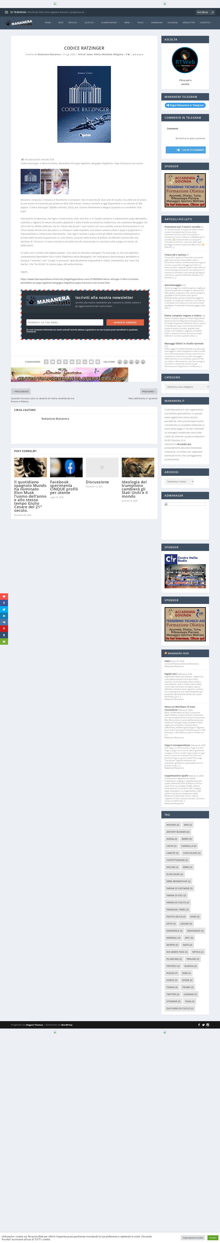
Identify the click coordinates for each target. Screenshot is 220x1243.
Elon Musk (175, 874)
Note (60, 22)
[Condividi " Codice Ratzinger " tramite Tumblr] (59, 362)
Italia (140, 22)
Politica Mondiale (103, 54)
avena (172, 838)
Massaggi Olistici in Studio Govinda (184, 343)
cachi (172, 845)
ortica (197, 951)
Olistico (89, 22)
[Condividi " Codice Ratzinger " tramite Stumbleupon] (85, 362)
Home (48, 22)
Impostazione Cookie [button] (193, 1237)
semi (186, 973)
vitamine (173, 1001)
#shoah (173, 824)
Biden (187, 838)
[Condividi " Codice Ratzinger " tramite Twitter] (52, 362)
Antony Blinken (178, 831)
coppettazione (177, 860)
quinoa (190, 966)
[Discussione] (102, 467)
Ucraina (190, 994)
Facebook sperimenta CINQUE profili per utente (64, 487)
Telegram (172, 22)
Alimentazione (109, 22)
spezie (187, 980)
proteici (173, 966)
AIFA (188, 824)
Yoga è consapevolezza (177, 745)
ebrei (187, 867)
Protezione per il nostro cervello (182, 226)
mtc (189, 937)
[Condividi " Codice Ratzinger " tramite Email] (91, 362)
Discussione (97, 481)
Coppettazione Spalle (176, 775)
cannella (188, 845)
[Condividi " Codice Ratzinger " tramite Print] (98, 362)
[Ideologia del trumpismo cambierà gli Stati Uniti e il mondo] (138, 467)
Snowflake (157, 22)
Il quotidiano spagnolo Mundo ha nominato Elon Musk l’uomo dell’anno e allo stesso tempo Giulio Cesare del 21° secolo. (30, 496)
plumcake (174, 958)
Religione (118, 54)
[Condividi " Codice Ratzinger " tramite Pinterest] (65, 362)
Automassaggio (173, 285)
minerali (173, 937)
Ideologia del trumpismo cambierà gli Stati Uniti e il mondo (135, 489)
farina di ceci (176, 895)
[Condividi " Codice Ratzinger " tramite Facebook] (46, 362)
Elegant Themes (34, 1024)
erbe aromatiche (179, 881)
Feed (167, 661)
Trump (187, 987)
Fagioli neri (171, 673)
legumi (186, 923)
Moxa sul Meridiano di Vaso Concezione (180, 708)
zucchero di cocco (180, 1008)
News (127, 22)
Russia (172, 973)
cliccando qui (184, 444)
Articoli (72, 22)
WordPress (66, 1024)
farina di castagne (180, 888)
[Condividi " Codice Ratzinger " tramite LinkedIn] (72, 362)
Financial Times (178, 909)
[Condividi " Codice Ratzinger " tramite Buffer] (78, 362)
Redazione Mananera (49, 54)
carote (172, 853)
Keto (171, 923)
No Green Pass (177, 951)
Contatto (205, 22)
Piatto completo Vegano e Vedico (183, 315)
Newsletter (189, 22)
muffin (172, 944)
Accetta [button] (212, 1237)
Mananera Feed (178, 653)
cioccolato (192, 853)
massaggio (195, 930)
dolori (172, 867)
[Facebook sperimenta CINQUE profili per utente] (66, 467)
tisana (172, 987)
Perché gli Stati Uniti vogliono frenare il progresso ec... (57, 12)
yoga (189, 1001)
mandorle (174, 930)
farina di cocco (178, 902)
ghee (194, 916)
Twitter (173, 994)
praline (193, 958)
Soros (172, 980)
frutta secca (176, 916)
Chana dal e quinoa (175, 254)
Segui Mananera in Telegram (187, 105)
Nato (187, 944)
